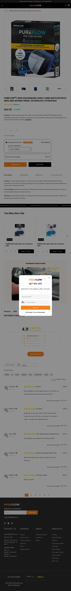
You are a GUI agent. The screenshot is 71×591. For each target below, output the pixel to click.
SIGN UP (35, 307)
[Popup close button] (49, 277)
